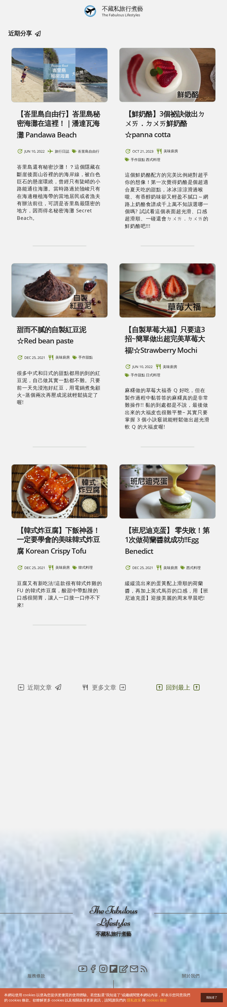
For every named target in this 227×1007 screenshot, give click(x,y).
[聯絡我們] (134, 970)
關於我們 (191, 976)
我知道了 (211, 997)
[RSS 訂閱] (144, 970)
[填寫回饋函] (123, 970)
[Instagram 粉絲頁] (103, 970)
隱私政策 (134, 1000)
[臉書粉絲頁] (93, 970)
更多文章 (104, 687)
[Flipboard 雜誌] (113, 970)
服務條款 (36, 976)
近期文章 (39, 687)
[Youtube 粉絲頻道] (82, 970)
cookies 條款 (156, 1000)
